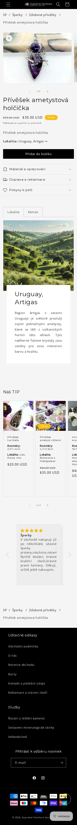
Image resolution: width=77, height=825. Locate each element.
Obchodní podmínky (23, 646)
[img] (39, 530)
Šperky (18, 15)
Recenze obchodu (21, 665)
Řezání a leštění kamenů (26, 718)
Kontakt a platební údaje (26, 683)
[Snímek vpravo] (47, 91)
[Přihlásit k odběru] (61, 763)
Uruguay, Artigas (33, 141)
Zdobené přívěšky (43, 15)
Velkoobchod (17, 737)
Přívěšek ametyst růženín (50, 438)
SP (5, 15)
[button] (8, 4)
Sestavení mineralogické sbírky (31, 727)
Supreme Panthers (33, 817)
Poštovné (8, 123)
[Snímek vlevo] (29, 91)
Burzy (12, 674)
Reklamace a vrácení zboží (27, 692)
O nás (12, 655)
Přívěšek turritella (13, 438)
